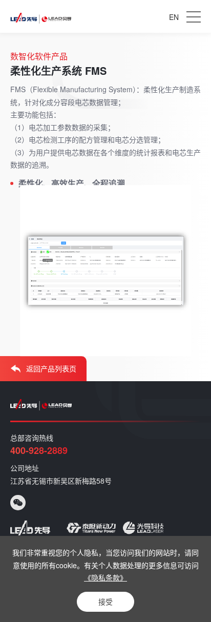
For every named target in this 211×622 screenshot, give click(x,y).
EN (174, 17)
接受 (105, 601)
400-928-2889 (39, 450)
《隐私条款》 (105, 577)
